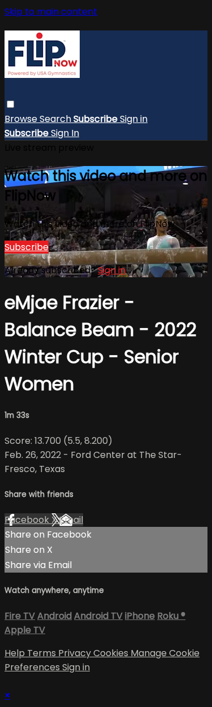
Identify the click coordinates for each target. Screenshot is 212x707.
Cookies (112, 653)
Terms (42, 653)
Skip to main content (51, 11)
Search (56, 118)
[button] (10, 104)
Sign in (134, 118)
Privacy (75, 653)
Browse (22, 118)
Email (71, 519)
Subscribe (27, 247)
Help (16, 653)
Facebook (28, 519)
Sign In (65, 132)
